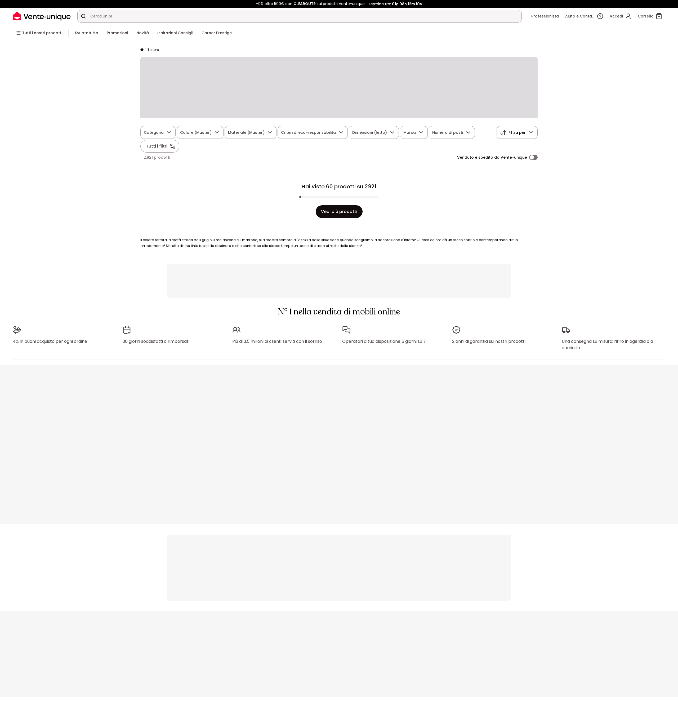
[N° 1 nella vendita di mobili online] (42, 16)
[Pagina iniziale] (142, 50)
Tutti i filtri (156, 146)
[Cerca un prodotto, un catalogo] (83, 16)
